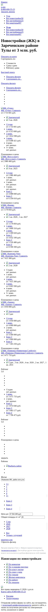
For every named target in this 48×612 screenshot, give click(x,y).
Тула (8, 16)
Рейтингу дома (12, 68)
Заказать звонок (8, 12)
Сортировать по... (14, 79)
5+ (7, 496)
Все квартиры (13, 23)
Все (7, 533)
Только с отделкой (14, 535)
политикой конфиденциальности (16, 605)
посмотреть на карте (9, 550)
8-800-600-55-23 (8, 9)
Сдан (8, 522)
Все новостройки (14, 18)
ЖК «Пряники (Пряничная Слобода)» (18, 353)
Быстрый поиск (8, 72)
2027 (8, 526)
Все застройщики (14, 21)
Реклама (9, 596)
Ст (7, 484)
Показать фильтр (13, 77)
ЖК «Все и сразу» (9, 159)
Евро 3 (9, 505)
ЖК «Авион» (7, 304)
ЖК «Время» (7, 207)
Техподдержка (12, 598)
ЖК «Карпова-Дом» (10, 256)
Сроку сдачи (11, 65)
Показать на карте (9, 56)
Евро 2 (9, 501)
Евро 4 (9, 509)
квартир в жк (7, 540)
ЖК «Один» (6, 110)
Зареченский (14, 117)
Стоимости (11, 63)
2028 (8, 529)
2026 (8, 524)
